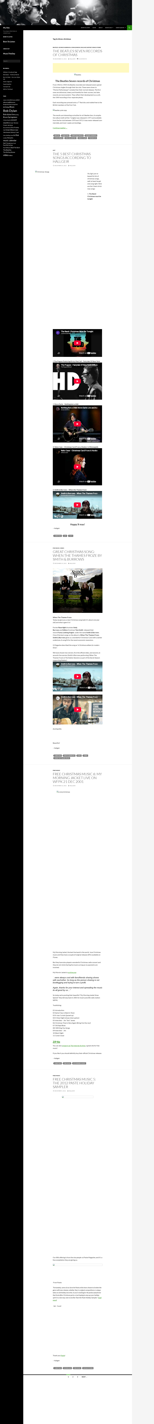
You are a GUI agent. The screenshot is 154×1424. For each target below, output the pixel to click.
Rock (58, 548)
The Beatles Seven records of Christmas (77, 53)
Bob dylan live (9, 114)
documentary (7, 127)
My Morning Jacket (79, 1063)
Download (67, 1368)
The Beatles (92, 138)
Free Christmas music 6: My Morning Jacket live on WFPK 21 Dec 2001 (77, 778)
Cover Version (14, 123)
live (17, 135)
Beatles (55, 47)
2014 (17, 100)
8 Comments (83, 59)
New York (13, 143)
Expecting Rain (7, 84)
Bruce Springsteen (10, 117)
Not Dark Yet (6, 86)
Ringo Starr (96, 47)
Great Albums (120, 27)
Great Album (10, 130)
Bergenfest (6, 104)
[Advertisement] (91, 68)
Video (62, 548)
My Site (6, 28)
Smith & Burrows (69, 755)
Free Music (56, 770)
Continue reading (60, 128)
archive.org (72, 972)
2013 (14, 100)
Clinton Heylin (6, 120)
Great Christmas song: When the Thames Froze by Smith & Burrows (77, 555)
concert (14, 120)
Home (94, 27)
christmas (65, 135)
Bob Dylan (108, 27)
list (65, 535)
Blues (12, 107)
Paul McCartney (86, 47)
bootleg (17, 114)
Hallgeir (72, 59)
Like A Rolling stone (8, 135)
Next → (84, 1377)
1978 (7, 100)
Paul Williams (6, 147)
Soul (12, 147)
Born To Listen (85, 27)
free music (67, 1063)
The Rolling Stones (9, 152)
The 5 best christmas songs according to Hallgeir (72, 158)
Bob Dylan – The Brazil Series (11, 74)
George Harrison (65, 47)
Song (79, 755)
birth (16, 104)
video (85, 755)
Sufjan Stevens (88, 1368)
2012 (11, 100)
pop (54, 548)
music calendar (10, 140)
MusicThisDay (9, 53)
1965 (4, 100)
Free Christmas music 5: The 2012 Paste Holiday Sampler (74, 1083)
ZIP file (56, 1041)
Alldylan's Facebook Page (10, 72)
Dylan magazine (7, 81)
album (5, 102)
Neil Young (6, 143)
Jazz (16, 130)
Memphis (10, 138)
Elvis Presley (15, 127)
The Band (17, 147)
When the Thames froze (62, 758)
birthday (6, 107)
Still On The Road (8, 89)
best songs (12, 104)
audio (9, 102)
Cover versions (8, 125)
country (6, 123)
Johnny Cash (14, 132)
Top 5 (70, 535)
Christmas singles (77, 135)
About (101, 27)
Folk (4, 130)
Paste (63, 1355)
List (54, 150)
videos (11, 155)
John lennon (75, 47)
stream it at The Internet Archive (73, 1046)
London (5, 138)
